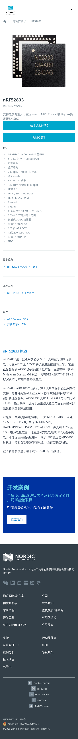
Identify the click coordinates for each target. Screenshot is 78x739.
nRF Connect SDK (17, 319)
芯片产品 (18, 21)
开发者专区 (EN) (16, 324)
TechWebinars (42, 706)
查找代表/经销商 (52, 610)
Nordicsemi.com (42, 683)
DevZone (41, 700)
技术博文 (9, 659)
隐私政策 (48, 652)
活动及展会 (49, 638)
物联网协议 (10, 603)
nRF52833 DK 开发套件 (20, 293)
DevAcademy (42, 694)
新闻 (45, 645)
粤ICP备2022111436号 (14, 719)
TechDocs (42, 688)
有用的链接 (49, 617)
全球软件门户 (11, 645)
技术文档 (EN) (39, 125)
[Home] (5, 21)
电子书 (7, 667)
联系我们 (39, 137)
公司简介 (48, 625)
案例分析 (9, 652)
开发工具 (9, 617)
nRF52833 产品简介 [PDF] (22, 266)
